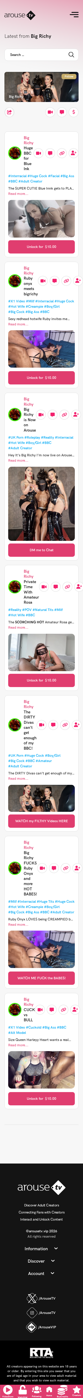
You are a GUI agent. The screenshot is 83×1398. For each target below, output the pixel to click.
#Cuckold (33, 1027)
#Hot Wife (16, 306)
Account (36, 1273)
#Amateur (44, 761)
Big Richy (28, 140)
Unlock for (41, 246)
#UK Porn (15, 437)
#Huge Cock (37, 176)
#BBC (12, 181)
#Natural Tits (43, 609)
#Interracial (17, 176)
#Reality (47, 437)
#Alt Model (17, 1032)
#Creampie (34, 306)
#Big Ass (67, 176)
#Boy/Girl (52, 306)
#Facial (54, 176)
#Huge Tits (45, 901)
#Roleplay (32, 437)
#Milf (30, 301)
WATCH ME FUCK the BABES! (41, 978)
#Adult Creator (30, 181)
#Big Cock (16, 311)
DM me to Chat (42, 550)
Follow (69, 76)
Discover (36, 1261)
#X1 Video (16, 301)
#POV (27, 609)
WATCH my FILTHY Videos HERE (41, 821)
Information (36, 1249)
